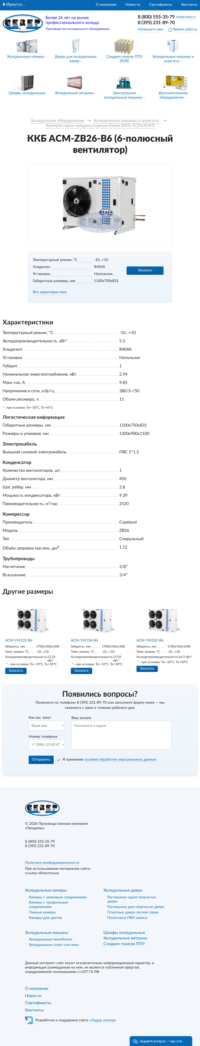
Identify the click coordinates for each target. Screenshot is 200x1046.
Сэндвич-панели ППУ (124, 944)
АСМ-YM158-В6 (84, 640)
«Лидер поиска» (102, 1020)
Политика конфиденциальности (52, 863)
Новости (133, 4)
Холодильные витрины (74, 93)
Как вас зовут (40, 718)
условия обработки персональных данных (120, 759)
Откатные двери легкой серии (133, 912)
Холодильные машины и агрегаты (127, 121)
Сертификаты (160, 4)
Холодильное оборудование (57, 121)
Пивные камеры (42, 912)
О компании (106, 4)
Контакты (189, 4)
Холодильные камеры (25, 56)
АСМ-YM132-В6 (18, 640)
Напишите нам (150, 29)
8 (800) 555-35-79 (156, 17)
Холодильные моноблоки (50, 939)
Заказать (145, 270)
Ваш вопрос (81, 718)
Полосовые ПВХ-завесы (127, 918)
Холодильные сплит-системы (54, 945)
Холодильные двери (122, 890)
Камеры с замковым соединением (58, 897)
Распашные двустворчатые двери (135, 907)
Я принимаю (109, 759)
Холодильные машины (46, 933)
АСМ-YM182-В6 (150, 640)
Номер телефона (43, 736)
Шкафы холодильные (27, 93)
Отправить (41, 759)
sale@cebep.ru (186, 16)
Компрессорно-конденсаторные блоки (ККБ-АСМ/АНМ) (100, 125)
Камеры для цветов (45, 918)
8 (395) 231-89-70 (156, 23)
